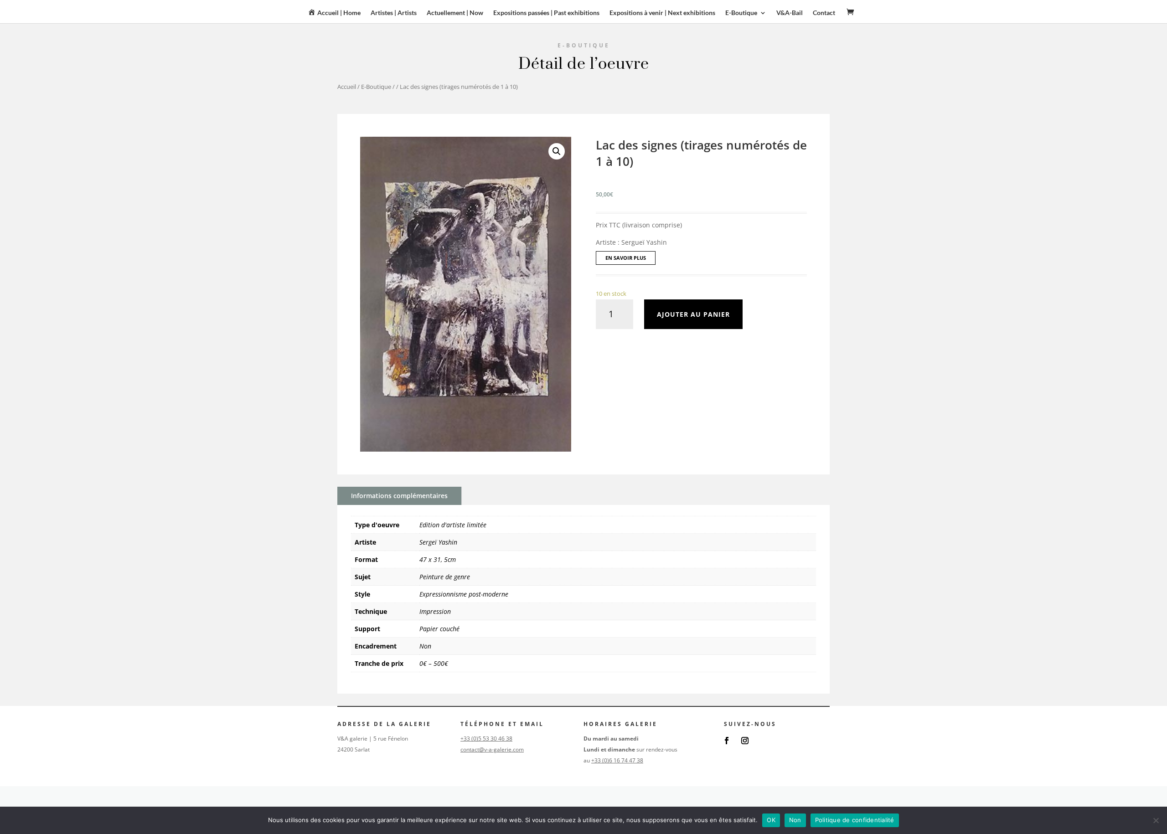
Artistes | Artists (394, 13)
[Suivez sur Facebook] (726, 740)
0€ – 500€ (433, 663)
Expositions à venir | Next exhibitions (662, 13)
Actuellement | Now (455, 13)
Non (425, 646)
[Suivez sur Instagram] (745, 740)
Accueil (346, 86)
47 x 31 (430, 559)
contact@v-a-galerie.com (492, 749)
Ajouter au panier (693, 314)
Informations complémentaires (399, 495)
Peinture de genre (444, 576)
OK (771, 820)
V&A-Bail (789, 13)
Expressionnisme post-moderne (463, 594)
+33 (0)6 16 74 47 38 (617, 760)
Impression (435, 611)
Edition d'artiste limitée (452, 524)
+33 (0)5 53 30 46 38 (486, 738)
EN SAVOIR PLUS (625, 257)
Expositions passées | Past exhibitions (546, 13)
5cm (450, 559)
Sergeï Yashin (438, 542)
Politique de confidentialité (854, 820)
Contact (824, 13)
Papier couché (439, 628)
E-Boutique (376, 86)
